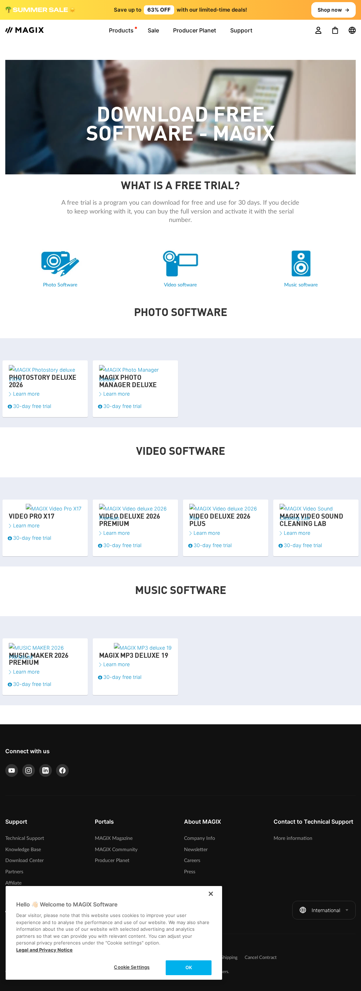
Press (189, 871)
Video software (180, 284)
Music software (301, 284)
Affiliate (13, 883)
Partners (14, 871)
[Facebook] (62, 770)
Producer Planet (112, 860)
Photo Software (60, 284)
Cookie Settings (131, 967)
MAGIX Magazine (114, 838)
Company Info (199, 838)
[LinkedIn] (45, 770)
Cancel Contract (261, 957)
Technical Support (24, 838)
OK (188, 967)
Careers (192, 860)
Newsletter (196, 849)
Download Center (24, 860)
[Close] (211, 894)
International (326, 910)
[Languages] (352, 30)
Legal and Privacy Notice (44, 950)
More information (293, 838)
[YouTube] (11, 770)
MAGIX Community (116, 849)
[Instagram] (28, 770)
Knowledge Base (23, 849)
